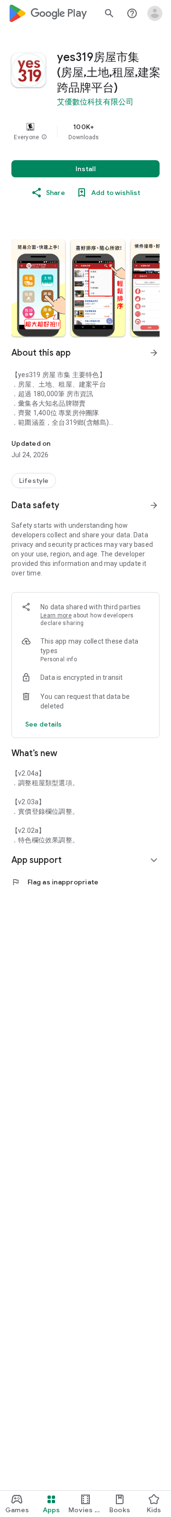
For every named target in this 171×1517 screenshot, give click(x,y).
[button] (44, 137)
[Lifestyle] (33, 480)
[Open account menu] (154, 13)
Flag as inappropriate (54, 882)
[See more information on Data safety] (153, 505)
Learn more (56, 615)
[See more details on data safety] (43, 724)
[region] (85, 131)
